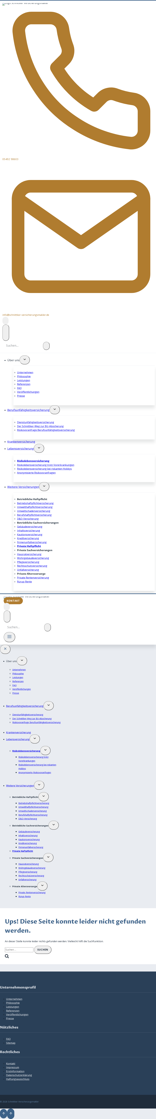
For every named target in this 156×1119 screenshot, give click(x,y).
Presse (21, 396)
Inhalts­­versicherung (28, 530)
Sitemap (10, 1043)
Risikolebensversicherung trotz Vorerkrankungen (45, 465)
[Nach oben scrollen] (3, 1113)
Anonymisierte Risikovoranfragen (36, 472)
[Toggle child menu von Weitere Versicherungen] (44, 486)
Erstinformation (15, 1071)
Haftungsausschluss (17, 1079)
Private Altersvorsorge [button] (24, 886)
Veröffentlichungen (28, 392)
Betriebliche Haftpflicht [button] (25, 797)
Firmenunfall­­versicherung (32, 542)
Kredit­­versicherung (28, 538)
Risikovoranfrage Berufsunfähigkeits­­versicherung (46, 430)
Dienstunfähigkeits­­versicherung (35, 422)
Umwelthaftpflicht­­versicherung (35, 507)
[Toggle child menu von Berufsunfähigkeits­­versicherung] (55, 409)
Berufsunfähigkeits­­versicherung (28, 410)
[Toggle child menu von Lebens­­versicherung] (39, 448)
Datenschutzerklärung (19, 1075)
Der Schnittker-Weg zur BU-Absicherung (40, 426)
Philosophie (24, 376)
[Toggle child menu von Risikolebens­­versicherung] (45, 750)
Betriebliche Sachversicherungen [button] (30, 825)
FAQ (19, 388)
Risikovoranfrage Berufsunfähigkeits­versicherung (36, 722)
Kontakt (10, 1063)
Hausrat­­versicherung (29, 554)
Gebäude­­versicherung (29, 526)
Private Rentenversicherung (33, 577)
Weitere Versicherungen (23, 487)
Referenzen (23, 384)
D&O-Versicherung (28, 518)
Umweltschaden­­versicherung (33, 511)
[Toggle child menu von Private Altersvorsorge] (42, 886)
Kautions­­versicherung (29, 534)
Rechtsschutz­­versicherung (32, 565)
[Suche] (46, 346)
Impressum (12, 1067)
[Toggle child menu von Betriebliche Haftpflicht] (43, 796)
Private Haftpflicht (29, 546)
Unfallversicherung (28, 569)
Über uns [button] (13, 360)
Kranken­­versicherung (21, 441)
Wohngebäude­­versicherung (33, 558)
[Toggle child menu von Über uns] (25, 360)
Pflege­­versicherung (28, 562)
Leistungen (23, 380)
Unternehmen (25, 372)
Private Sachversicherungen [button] (27, 858)
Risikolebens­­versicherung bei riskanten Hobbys (44, 468)
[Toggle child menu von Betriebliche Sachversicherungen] (53, 825)
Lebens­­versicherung (20, 448)
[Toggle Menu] (9, 637)
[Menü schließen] (5, 649)
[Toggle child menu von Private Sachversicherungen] (48, 857)
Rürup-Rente (24, 581)
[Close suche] (5, 332)
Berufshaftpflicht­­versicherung (34, 515)
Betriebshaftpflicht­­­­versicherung (35, 503)
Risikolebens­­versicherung (33, 461)
